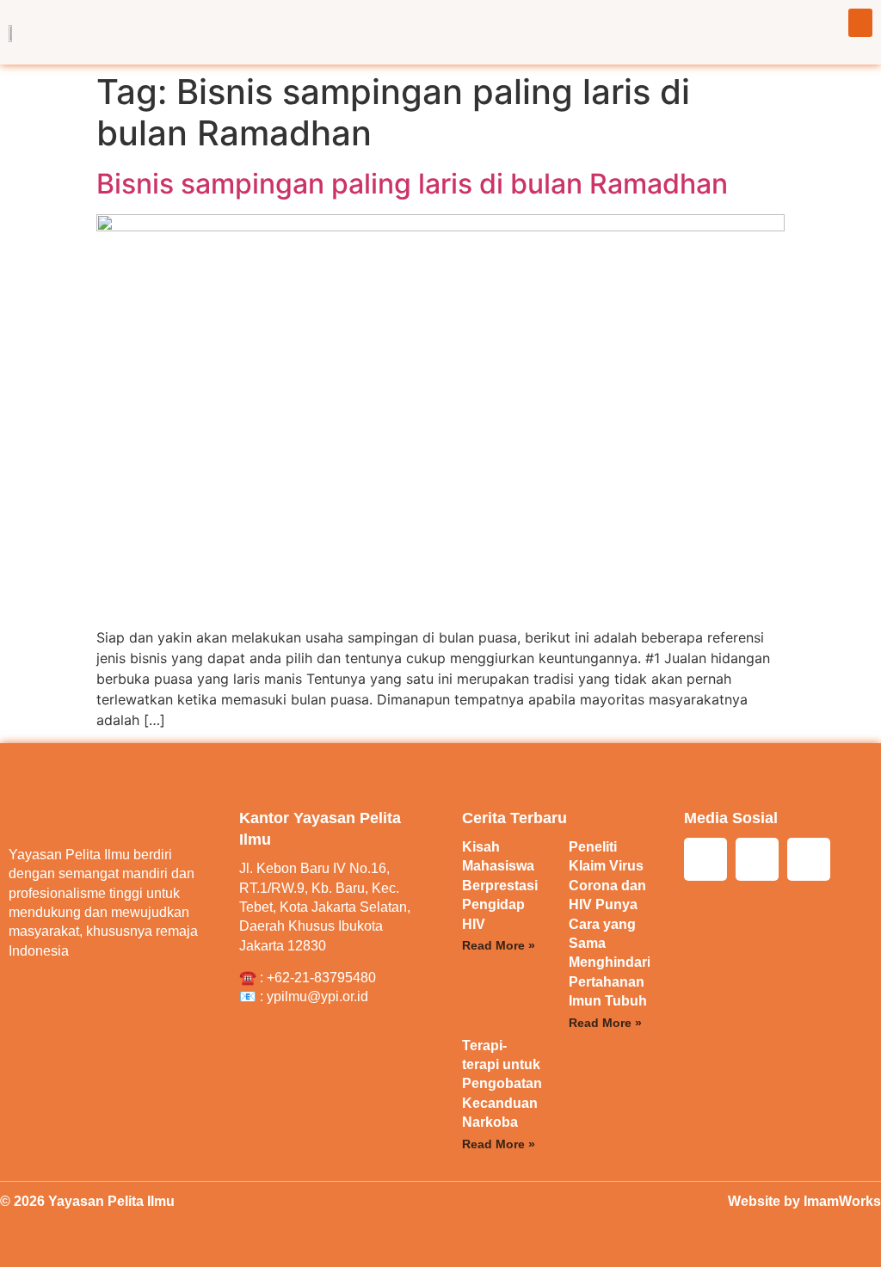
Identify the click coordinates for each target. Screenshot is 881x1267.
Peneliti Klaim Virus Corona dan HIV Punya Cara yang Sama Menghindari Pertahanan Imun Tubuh (609, 924)
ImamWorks (842, 1201)
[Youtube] (808, 859)
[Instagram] (705, 859)
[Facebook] (757, 859)
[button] (860, 23)
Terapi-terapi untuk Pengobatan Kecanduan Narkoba (502, 1084)
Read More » (498, 945)
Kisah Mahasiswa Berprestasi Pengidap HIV (500, 886)
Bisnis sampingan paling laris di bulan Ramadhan (412, 183)
